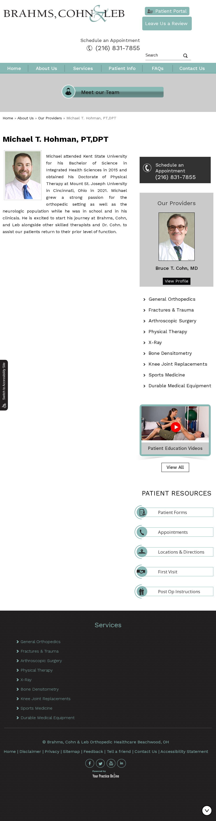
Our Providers (50, 118)
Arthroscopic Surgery (172, 320)
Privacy (52, 751)
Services (83, 68)
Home (14, 68)
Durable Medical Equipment (180, 385)
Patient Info (122, 68)
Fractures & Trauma (171, 310)
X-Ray (155, 342)
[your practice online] (105, 776)
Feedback (93, 751)
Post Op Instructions (179, 591)
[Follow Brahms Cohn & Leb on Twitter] (100, 763)
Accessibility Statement (184, 751)
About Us (46, 68)
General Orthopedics (172, 299)
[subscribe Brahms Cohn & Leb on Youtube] (110, 763)
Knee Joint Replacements (178, 364)
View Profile (176, 281)
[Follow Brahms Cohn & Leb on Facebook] (89, 763)
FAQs (158, 68)
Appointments (173, 532)
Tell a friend (119, 751)
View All (175, 467)
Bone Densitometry (170, 353)
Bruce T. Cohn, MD (176, 268)
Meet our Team (100, 92)
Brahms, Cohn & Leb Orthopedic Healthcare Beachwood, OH (108, 741)
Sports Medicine (167, 375)
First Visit (167, 572)
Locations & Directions (181, 552)
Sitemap (71, 751)
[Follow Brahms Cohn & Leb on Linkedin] (121, 763)
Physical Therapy (168, 331)
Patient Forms (172, 512)
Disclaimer (30, 751)
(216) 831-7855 (118, 48)
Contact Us (192, 68)
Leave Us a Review (166, 23)
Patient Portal (171, 11)
